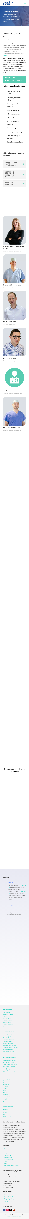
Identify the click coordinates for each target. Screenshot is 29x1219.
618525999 (10, 1187)
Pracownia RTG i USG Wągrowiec (10, 1047)
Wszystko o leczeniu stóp (13, 79)
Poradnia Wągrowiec (8, 1031)
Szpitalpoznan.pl (8, 1201)
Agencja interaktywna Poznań (14, 1216)
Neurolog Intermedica (9, 1070)
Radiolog (5, 1098)
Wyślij (19, 989)
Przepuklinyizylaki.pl (9, 1199)
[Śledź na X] (10, 1210)
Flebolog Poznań (7, 1016)
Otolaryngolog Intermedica (10, 1068)
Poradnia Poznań (7, 1009)
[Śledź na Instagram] (7, 1210)
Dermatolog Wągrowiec (8, 1036)
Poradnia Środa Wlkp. (8, 1076)
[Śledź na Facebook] (4, 1210)
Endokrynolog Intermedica (10, 1064)
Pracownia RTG (7, 1116)
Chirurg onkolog (7, 1081)
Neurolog (5, 1090)
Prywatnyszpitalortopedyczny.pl (12, 1194)
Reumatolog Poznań (8, 1027)
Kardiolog (5, 1088)
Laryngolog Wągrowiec (8, 1039)
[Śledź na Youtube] (14, 1210)
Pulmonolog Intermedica (9, 1072)
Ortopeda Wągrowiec (8, 1049)
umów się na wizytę (13, 489)
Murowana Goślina (8, 1106)
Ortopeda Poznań (7, 1022)
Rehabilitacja (6, 1100)
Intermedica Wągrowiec (9, 1057)
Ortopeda (5, 1094)
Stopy (13, 796)
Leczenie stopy (9, 793)
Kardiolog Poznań (7, 1018)
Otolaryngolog (6, 1096)
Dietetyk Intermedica (8, 1062)
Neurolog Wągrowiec (8, 1043)
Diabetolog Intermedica (9, 1060)
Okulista (5, 1092)
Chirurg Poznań (7, 1012)
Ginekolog (5, 1086)
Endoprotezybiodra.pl (9, 1196)
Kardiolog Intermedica (9, 1066)
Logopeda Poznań (7, 1020)
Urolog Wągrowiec (7, 1053)
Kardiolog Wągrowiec (8, 1041)
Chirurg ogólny (6, 1079)
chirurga (5, 55)
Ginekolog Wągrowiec (8, 1037)
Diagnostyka (6, 1084)
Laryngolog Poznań (8, 1024)
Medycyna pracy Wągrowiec (9, 1045)
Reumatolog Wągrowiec (8, 1051)
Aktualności (15, 794)
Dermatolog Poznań (8, 1014)
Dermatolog (6, 1082)
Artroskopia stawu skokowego (14, 835)
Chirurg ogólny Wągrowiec (9, 1034)
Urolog (4, 1101)
